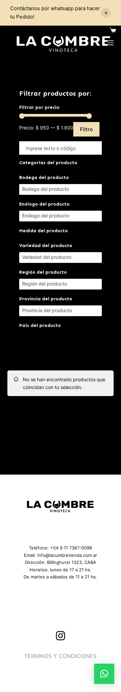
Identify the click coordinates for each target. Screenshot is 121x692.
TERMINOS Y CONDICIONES (60, 656)
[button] (104, 674)
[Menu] (111, 43)
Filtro (86, 129)
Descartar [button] (106, 13)
